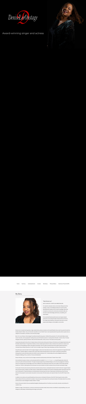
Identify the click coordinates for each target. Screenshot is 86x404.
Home (18, 283)
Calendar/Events (31, 283)
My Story (24, 283)
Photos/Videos (53, 283)
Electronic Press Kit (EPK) (63, 283)
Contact (39, 283)
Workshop (45, 283)
